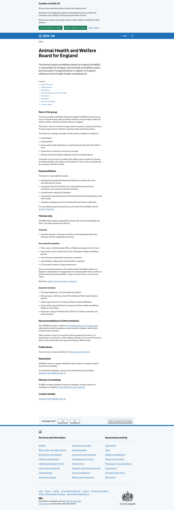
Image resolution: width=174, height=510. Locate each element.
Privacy (48, 491)
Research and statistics (115, 459)
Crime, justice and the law (49, 468)
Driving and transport (47, 477)
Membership (45, 90)
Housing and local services (83, 459)
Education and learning (81, 445)
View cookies (94, 28)
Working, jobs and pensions (83, 477)
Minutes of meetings (48, 101)
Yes (65, 421)
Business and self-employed (50, 455)
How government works (115, 473)
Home (41, 41)
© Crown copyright (127, 504)
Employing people (79, 450)
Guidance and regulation (115, 455)
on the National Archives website (71, 387)
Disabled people (45, 473)
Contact (85, 491)
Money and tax (78, 464)
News (107, 450)
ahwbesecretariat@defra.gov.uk (52, 373)
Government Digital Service (78, 494)
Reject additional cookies (75, 28)
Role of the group (47, 84)
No (77, 421)
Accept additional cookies (50, 28)
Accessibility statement (71, 491)
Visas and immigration (81, 473)
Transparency (110, 468)
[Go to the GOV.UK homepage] (47, 36)
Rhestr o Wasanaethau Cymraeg (52, 494)
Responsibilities (46, 87)
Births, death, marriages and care (52, 450)
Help (41, 491)
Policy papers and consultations (118, 464)
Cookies (56, 491)
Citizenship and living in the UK (51, 464)
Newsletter (45, 99)
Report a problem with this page (120, 421)
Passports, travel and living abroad (86, 468)
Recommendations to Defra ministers (54, 93)
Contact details (46, 104)
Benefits (42, 445)
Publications (45, 96)
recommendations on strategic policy (83, 325)
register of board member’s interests (62, 281)
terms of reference (46, 209)
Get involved (110, 477)
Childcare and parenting (49, 459)
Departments (110, 445)
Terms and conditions (100, 491)
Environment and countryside (84, 455)
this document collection (79, 352)
